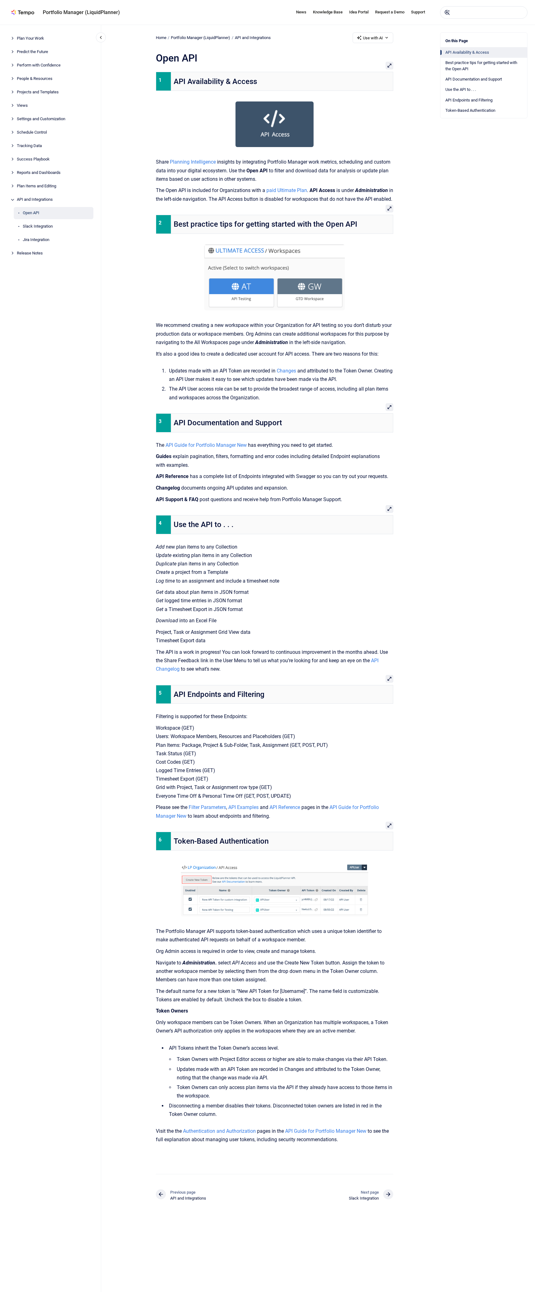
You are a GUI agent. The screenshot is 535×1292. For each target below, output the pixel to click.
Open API (31, 213)
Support (418, 12)
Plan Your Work (30, 38)
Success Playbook (33, 159)
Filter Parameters (207, 807)
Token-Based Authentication (470, 110)
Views (22, 105)
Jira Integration (36, 240)
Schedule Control (32, 132)
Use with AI (373, 38)
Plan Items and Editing (36, 186)
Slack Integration (38, 226)
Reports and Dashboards (39, 172)
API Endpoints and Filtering (469, 100)
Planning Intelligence (193, 162)
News (301, 12)
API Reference (285, 807)
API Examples (243, 807)
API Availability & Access (467, 52)
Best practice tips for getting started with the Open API (481, 65)
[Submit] (447, 12)
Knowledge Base (328, 12)
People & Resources (34, 78)
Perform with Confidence (39, 65)
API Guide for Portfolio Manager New (206, 445)
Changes (286, 371)
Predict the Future (32, 52)
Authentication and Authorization (219, 1131)
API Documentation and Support (473, 79)
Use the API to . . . (460, 89)
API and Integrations (35, 199)
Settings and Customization (41, 119)
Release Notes (30, 253)
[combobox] (483, 12)
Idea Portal (359, 12)
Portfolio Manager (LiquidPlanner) (81, 12)
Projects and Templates (38, 92)
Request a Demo (389, 12)
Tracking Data (29, 146)
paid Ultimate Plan (286, 190)
